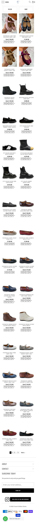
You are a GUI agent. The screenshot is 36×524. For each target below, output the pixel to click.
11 (18, 452)
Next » (23, 452)
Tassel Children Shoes (20, 506)
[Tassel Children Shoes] (18, 2)
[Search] (30, 2)
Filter (10, 9)
